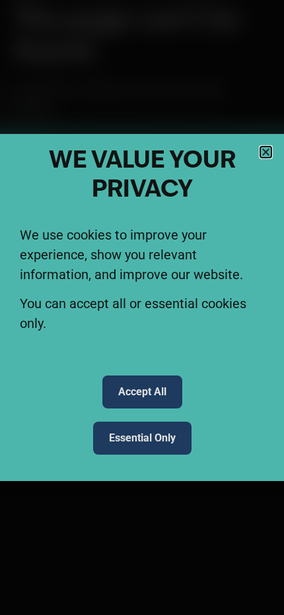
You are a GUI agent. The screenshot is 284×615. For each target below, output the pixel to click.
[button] (266, 152)
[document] (142, 307)
